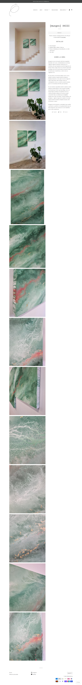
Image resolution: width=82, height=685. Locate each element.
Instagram (34, 672)
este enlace (63, 37)
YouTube (34, 674)
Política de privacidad (13, 674)
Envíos (10, 672)
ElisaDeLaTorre (70, 676)
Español (69, 673)
